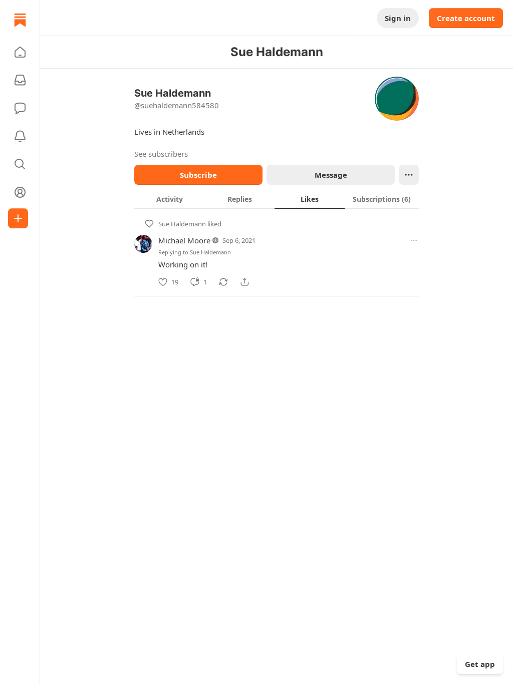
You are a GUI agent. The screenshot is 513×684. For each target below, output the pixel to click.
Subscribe (198, 175)
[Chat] (20, 108)
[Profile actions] (409, 175)
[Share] (244, 282)
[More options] (414, 240)
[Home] (20, 20)
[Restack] (223, 282)
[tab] (169, 199)
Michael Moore (184, 240)
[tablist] (276, 199)
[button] (20, 52)
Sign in (398, 18)
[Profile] (20, 192)
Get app (480, 664)
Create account (466, 18)
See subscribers (161, 154)
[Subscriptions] (20, 80)
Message (331, 175)
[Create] (18, 218)
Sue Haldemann (182, 223)
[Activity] (20, 136)
